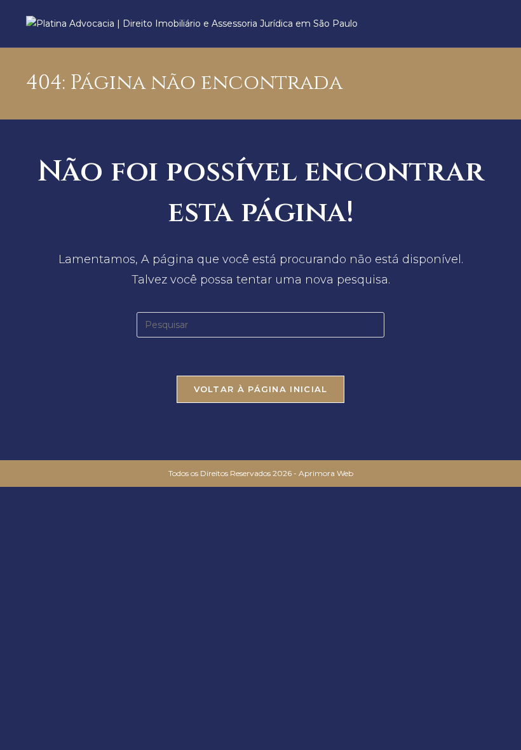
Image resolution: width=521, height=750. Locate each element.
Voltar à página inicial (261, 389)
